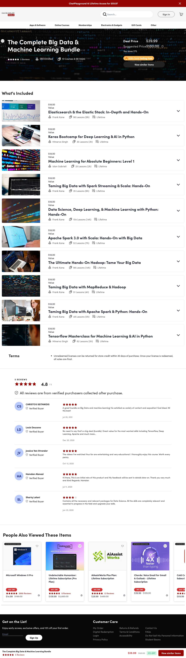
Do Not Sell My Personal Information (164, 635)
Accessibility (125, 635)
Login (96, 635)
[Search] (105, 14)
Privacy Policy (100, 639)
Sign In (166, 14)
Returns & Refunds (129, 627)
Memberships (85, 25)
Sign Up (34, 637)
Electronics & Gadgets (111, 25)
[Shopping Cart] (181, 14)
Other (153, 25)
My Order (98, 627)
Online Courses (62, 25)
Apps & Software (37, 25)
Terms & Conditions (129, 631)
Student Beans (153, 639)
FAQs (148, 631)
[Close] (179, 3)
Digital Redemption (103, 631)
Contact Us (151, 627)
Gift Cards (137, 25)
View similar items (144, 64)
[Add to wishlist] (2, 41)
